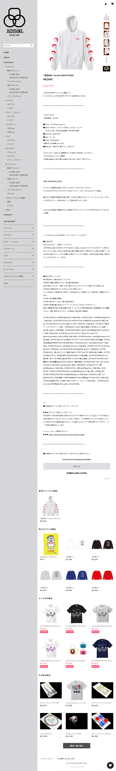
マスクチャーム (10, 124)
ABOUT (7, 57)
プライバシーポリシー (47, 759)
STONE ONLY (14, 74)
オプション (11, 194)
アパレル (10, 206)
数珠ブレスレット (13, 71)
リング (7, 136)
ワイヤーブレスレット (14, 96)
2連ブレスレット (12, 85)
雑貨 (9, 202)
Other (7, 210)
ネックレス (9, 100)
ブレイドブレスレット (14, 81)
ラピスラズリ (9, 148)
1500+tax (11, 132)
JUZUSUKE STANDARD (18, 78)
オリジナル (11, 104)
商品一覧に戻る (76, 746)
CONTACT (8, 215)
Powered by (74, 767)
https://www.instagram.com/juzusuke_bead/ (67, 435)
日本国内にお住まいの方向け (76, 473)
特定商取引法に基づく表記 (66, 759)
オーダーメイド (10, 164)
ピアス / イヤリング (14, 160)
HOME (6, 52)
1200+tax (11, 128)
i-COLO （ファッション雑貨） (15, 198)
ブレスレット (9, 67)
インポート (11, 108)
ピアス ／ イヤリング (12, 112)
